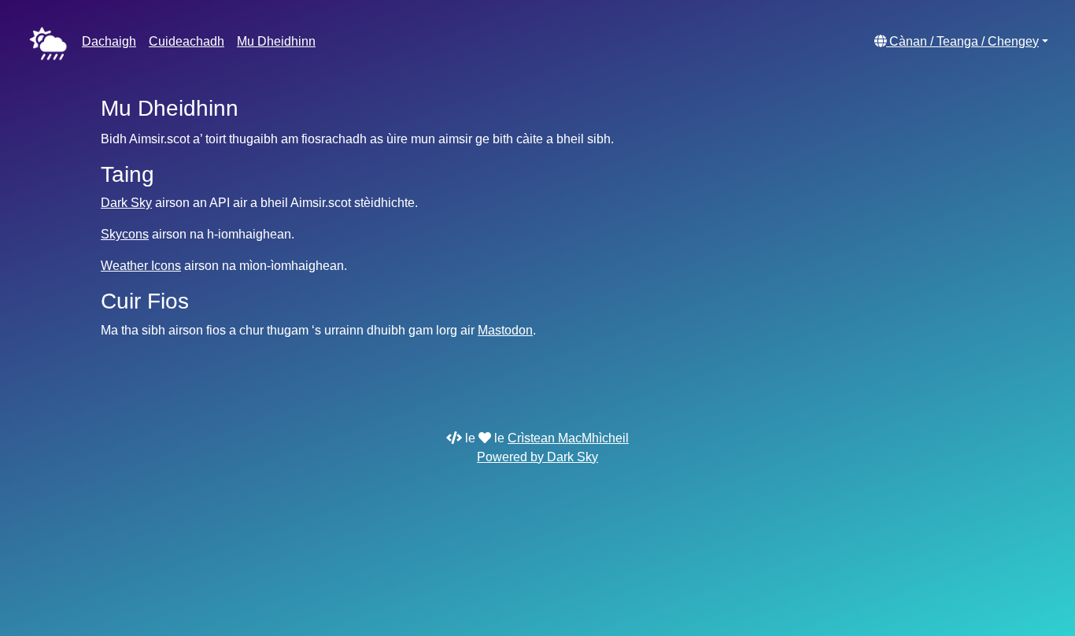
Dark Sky (126, 202)
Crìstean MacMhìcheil (568, 438)
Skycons (125, 234)
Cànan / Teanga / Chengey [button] (962, 41)
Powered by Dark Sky (537, 457)
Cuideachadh (186, 41)
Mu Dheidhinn (276, 41)
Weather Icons (141, 265)
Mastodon (505, 330)
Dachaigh (109, 41)
